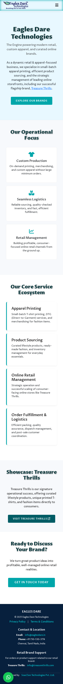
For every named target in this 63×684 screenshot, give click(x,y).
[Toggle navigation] (57, 5)
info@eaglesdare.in (35, 635)
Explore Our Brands (31, 100)
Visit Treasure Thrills (30, 518)
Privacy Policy (17, 621)
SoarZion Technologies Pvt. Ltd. (38, 675)
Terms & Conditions (42, 621)
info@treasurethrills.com (40, 665)
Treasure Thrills (41, 88)
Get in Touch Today (31, 582)
